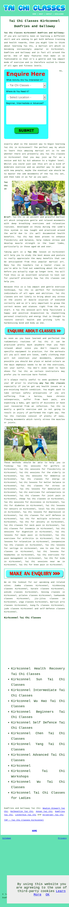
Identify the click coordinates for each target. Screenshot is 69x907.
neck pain (35, 525)
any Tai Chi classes (52, 383)
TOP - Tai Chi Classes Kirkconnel (24, 820)
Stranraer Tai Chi (53, 815)
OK (48, 894)
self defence (53, 515)
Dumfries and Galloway (17, 808)
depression (55, 512)
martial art (42, 151)
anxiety (40, 522)
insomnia (30, 529)
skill (7, 39)
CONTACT (49, 14)
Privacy (62, 838)
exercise (20, 167)
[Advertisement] (43, 644)
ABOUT (41, 14)
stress (56, 486)
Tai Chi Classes (25, 674)
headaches (9, 555)
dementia (55, 476)
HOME (34, 14)
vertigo (14, 548)
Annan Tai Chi (44, 811)
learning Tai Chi (22, 46)
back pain (27, 535)
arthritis (28, 538)
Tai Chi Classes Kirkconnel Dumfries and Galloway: (34, 33)
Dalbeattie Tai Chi (21, 811)
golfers (55, 466)
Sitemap (6, 838)
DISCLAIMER (59, 14)
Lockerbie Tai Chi (25, 815)
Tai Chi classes (55, 154)
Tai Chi (8, 147)
